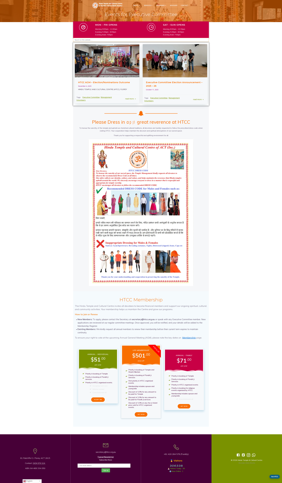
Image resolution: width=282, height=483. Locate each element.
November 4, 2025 (84, 86)
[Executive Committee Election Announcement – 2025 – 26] (175, 60)
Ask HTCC (274, 476)
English (29, 481)
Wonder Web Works (246, 463)
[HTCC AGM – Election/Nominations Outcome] (107, 60)
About (136, 5)
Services (147, 5)
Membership (189, 337)
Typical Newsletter (105, 457)
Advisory (173, 5)
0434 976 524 (39, 463)
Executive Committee (91, 97)
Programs (160, 5)
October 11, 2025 (152, 90)
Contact (184, 5)
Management (106, 97)
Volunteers (81, 100)
